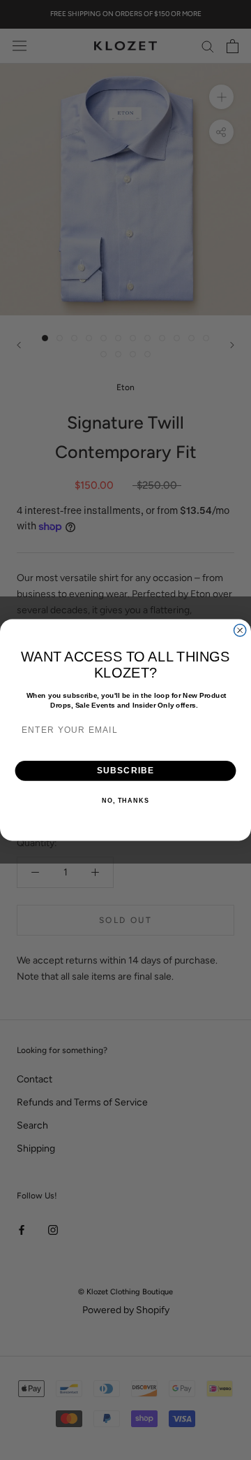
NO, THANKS (125, 800)
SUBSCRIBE (126, 770)
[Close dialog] (240, 630)
